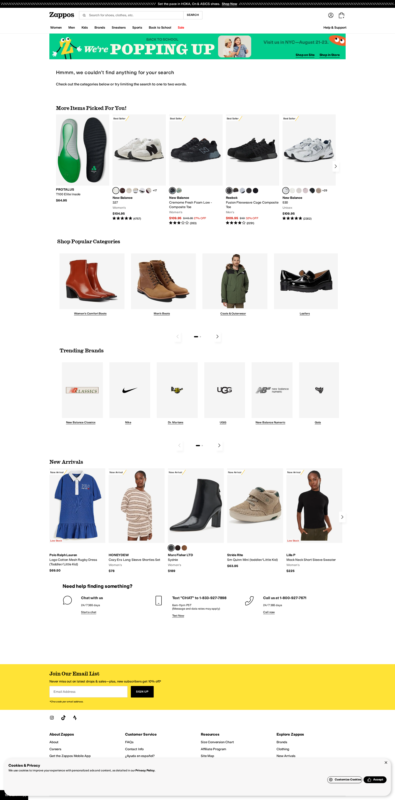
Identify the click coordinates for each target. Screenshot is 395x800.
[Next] (335, 166)
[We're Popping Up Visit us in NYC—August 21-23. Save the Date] (197, 46)
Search (193, 15)
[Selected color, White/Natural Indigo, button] (285, 190)
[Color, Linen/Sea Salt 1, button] (135, 190)
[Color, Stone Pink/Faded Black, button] (305, 190)
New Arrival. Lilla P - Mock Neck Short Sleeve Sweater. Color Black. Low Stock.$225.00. (314, 520)
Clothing (282, 749)
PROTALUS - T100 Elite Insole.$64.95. (82, 158)
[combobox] (131, 15)
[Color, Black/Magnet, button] (312, 190)
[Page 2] (200, 336)
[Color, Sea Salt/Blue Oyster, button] (292, 190)
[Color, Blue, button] (249, 190)
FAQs (129, 742)
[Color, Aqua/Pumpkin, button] (179, 190)
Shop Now (229, 4)
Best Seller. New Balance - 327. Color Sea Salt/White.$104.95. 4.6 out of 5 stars (139, 167)
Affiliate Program (213, 749)
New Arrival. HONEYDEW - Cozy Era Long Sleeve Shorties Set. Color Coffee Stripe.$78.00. (137, 520)
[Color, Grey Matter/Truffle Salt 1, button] (299, 190)
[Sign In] (331, 15)
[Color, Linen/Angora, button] (129, 190)
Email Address (64, 692)
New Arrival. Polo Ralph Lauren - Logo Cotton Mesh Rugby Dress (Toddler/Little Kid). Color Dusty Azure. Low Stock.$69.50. (77, 520)
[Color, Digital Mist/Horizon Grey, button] (142, 190)
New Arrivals (285, 756)
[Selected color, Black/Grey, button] (172, 190)
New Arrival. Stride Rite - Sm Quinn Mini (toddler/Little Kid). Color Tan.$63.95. (255, 518)
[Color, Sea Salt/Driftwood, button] (318, 190)
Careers (55, 749)
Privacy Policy (145, 770)
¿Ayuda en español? (140, 756)
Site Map (207, 756)
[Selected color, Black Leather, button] (171, 548)
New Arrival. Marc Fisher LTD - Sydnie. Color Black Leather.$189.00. (196, 520)
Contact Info (134, 749)
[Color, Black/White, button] (255, 190)
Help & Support (334, 27)
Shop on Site (305, 55)
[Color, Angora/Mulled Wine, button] (148, 190)
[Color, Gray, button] (242, 190)
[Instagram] (51, 717)
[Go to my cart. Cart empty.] (341, 15)
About (53, 742)
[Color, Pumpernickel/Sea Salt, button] (122, 190)
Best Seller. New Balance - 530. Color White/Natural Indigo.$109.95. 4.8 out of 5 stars (309, 167)
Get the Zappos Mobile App (70, 756)
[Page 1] (196, 336)
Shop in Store (329, 55)
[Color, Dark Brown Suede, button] (177, 548)
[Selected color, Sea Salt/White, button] (116, 190)
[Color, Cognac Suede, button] (184, 548)
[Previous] (177, 336)
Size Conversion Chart (217, 742)
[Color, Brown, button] (235, 190)
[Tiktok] (63, 717)
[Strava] (74, 717)
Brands (281, 742)
